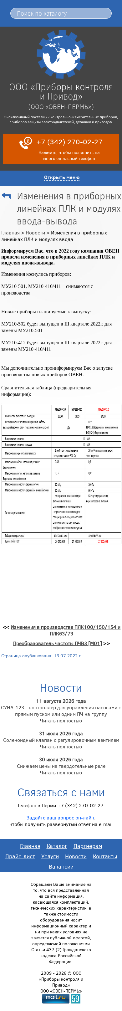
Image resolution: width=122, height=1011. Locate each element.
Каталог (57, 845)
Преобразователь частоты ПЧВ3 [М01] (57, 643)
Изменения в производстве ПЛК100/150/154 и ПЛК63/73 (65, 630)
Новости (35, 232)
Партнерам (88, 845)
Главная (10, 232)
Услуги (50, 856)
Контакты (105, 856)
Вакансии (61, 866)
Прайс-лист (20, 856)
